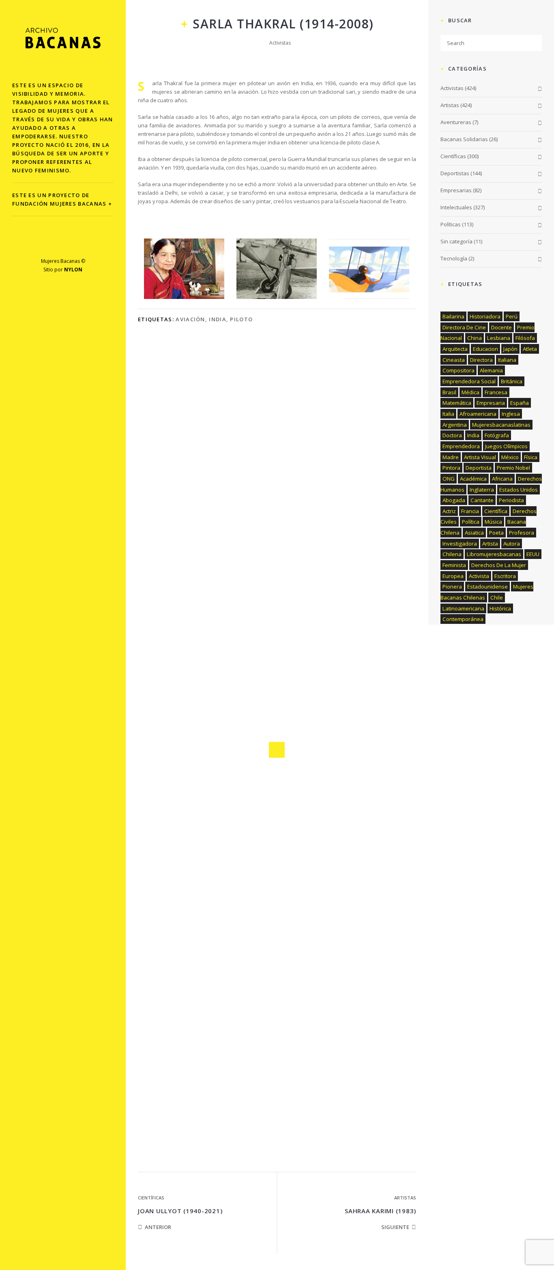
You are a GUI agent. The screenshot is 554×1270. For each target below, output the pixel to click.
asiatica (474, 532)
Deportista (479, 467)
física (530, 457)
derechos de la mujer (498, 565)
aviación (190, 319)
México (510, 457)
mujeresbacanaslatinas (501, 424)
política (470, 521)
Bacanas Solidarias (464, 139)
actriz (449, 511)
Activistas (280, 42)
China (474, 338)
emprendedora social (469, 381)
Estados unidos (518, 489)
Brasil (449, 392)
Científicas (151, 1198)
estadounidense (487, 586)
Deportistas (454, 173)
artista (490, 543)
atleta (530, 348)
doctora (452, 435)
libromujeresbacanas (494, 554)
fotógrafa (497, 435)
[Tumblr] (88, 242)
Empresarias (456, 190)
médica (470, 392)
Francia (470, 511)
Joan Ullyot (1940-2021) (180, 1211)
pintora (451, 467)
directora (481, 359)
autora (511, 543)
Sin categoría (456, 241)
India (217, 319)
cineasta (453, 359)
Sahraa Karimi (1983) (380, 1211)
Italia (448, 413)
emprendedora (461, 446)
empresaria (491, 402)
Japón (510, 348)
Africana (502, 478)
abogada (453, 500)
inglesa (511, 413)
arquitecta (455, 348)
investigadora (459, 543)
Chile (496, 597)
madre (450, 457)
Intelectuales (456, 207)
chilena (452, 554)
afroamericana (478, 413)
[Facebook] (37, 242)
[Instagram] (71, 242)
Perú (511, 316)
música (493, 521)
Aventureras (455, 122)
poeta (496, 532)
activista (479, 576)
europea (453, 576)
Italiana (507, 359)
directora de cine (464, 327)
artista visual (480, 457)
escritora (505, 576)
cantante (482, 500)
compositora (458, 370)
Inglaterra (482, 489)
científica (495, 511)
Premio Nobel (513, 467)
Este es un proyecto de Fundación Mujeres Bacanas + (62, 199)
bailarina (453, 316)
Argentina (454, 424)
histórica (500, 608)
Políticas (450, 224)
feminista (454, 565)
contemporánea (462, 619)
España (519, 402)
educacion (485, 348)
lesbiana (498, 338)
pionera (452, 586)
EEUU (532, 554)
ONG (448, 478)
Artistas (405, 1198)
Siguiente (395, 1227)
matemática (456, 402)
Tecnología (453, 258)
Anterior (158, 1227)
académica (473, 478)
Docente (501, 327)
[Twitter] (54, 242)
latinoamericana (463, 608)
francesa (496, 392)
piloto (241, 319)
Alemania (491, 370)
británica (511, 381)
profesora (521, 532)
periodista (511, 500)
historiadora (485, 316)
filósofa (525, 338)
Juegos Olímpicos (506, 446)
